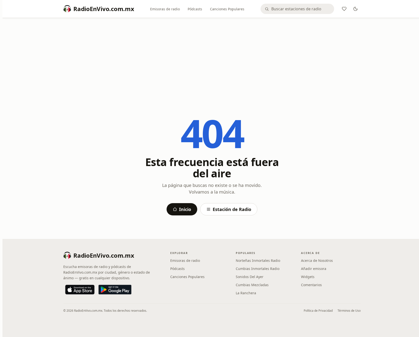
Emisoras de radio (165, 9)
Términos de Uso (349, 311)
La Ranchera (246, 293)
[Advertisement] (212, 58)
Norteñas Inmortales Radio (258, 260)
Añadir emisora (313, 268)
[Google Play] (114, 290)
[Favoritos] (344, 9)
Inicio (185, 209)
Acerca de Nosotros (317, 260)
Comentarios (311, 284)
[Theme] (355, 9)
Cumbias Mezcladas (252, 284)
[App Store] (79, 290)
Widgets (307, 276)
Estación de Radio (232, 209)
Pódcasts (195, 9)
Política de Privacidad (318, 311)
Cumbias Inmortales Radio (257, 268)
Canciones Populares (227, 9)
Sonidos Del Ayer (249, 276)
